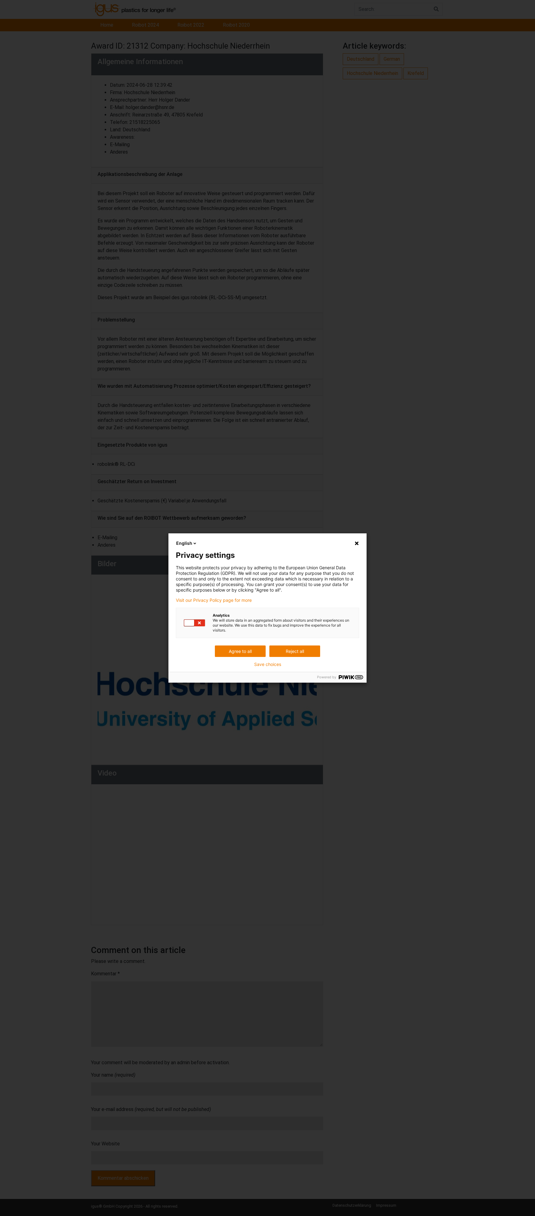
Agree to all (240, 651)
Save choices (267, 664)
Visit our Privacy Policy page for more (214, 600)
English (184, 543)
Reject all (295, 651)
